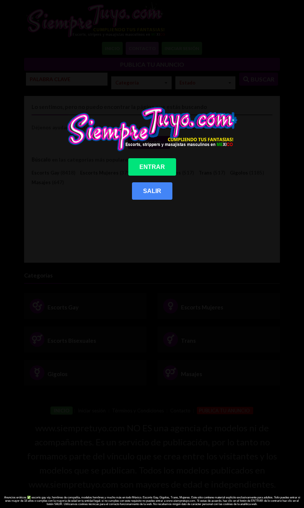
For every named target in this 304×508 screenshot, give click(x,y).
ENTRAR (152, 167)
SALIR (152, 191)
